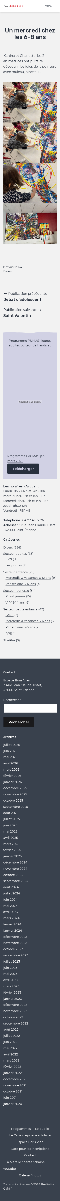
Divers (7, 271)
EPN (9, 559)
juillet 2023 (11, 961)
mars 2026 (11, 769)
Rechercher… (12, 700)
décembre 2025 (15, 788)
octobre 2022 (13, 1017)
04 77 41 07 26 (33, 520)
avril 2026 (10, 763)
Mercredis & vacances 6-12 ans (28, 578)
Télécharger (23, 469)
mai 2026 (10, 757)
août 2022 (10, 1029)
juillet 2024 (11, 893)
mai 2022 (10, 1048)
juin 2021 (9, 1098)
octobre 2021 (12, 1091)
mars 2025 (11, 844)
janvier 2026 (12, 782)
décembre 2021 (14, 1079)
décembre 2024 (15, 862)
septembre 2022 (15, 1023)
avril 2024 (10, 912)
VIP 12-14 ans (15, 602)
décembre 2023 (15, 937)
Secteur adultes (15, 554)
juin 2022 (10, 1042)
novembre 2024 (15, 869)
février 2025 (12, 850)
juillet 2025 (11, 819)
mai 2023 (10, 974)
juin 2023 (10, 968)
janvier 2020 (12, 1104)
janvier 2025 (12, 856)
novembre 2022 (15, 1011)
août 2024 (11, 887)
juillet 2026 (11, 745)
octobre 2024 (13, 875)
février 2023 (12, 992)
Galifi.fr (8, 1188)
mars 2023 (11, 986)
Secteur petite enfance (20, 609)
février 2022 (12, 1067)
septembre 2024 (15, 881)
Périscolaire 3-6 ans (20, 627)
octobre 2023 (13, 949)
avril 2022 (10, 1054)
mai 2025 (10, 831)
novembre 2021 (14, 1085)
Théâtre (9, 640)
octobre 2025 (13, 800)
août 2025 (10, 813)
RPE (9, 633)
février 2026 (12, 776)
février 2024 (12, 924)
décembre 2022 (15, 1005)
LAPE (10, 615)
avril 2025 (10, 838)
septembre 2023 (15, 955)
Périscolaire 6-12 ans (21, 584)
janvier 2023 (12, 999)
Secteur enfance (15, 572)
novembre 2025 (15, 794)
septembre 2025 (15, 807)
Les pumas (14, 565)
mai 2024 (10, 906)
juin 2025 (10, 825)
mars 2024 (11, 918)
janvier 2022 (12, 1073)
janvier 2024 (12, 930)
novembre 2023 (15, 943)
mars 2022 (11, 1060)
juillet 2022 (11, 1036)
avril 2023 (10, 980)
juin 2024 (10, 900)
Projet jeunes (15, 596)
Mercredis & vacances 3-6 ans (28, 621)
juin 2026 (10, 751)
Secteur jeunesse (16, 591)
